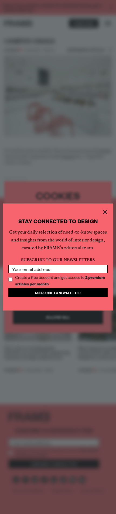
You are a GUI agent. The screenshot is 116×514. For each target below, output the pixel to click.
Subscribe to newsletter (58, 292)
